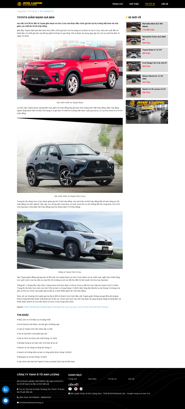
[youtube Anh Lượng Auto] (75, 389)
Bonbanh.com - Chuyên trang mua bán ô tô (132, 393)
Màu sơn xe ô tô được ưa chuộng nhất (34, 319)
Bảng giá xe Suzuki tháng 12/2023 (32, 357)
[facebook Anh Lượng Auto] (71, 389)
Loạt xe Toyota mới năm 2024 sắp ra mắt (35, 329)
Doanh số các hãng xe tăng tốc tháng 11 (35, 347)
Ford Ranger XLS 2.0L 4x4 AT (154, 63)
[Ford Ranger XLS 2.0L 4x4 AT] (133, 66)
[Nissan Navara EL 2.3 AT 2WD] (133, 79)
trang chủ (117, 4)
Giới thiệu (92, 379)
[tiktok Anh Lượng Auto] (80, 389)
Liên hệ (131, 379)
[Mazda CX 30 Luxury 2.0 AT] (133, 93)
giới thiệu (134, 4)
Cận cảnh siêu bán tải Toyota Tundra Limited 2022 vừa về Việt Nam (46, 361)
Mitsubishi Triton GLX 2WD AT (154, 38)
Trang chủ (72, 379)
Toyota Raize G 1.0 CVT (152, 50)
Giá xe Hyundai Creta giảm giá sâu (32, 333)
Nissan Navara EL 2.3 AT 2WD (152, 77)
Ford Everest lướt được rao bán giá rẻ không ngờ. (39, 324)
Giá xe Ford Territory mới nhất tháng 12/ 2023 (37, 338)
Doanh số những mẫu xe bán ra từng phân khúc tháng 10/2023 (44, 352)
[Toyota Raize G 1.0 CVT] (133, 53)
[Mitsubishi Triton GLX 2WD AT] (133, 40)
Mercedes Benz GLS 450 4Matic (152, 25)
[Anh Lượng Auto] (31, 4)
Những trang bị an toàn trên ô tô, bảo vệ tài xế (37, 343)
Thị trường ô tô (46, 11)
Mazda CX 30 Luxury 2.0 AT (154, 89)
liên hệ (164, 4)
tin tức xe (150, 4)
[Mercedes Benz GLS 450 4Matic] (133, 27)
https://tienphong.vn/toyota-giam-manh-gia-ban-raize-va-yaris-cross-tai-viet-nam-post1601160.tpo (65, 307)
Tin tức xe (112, 379)
